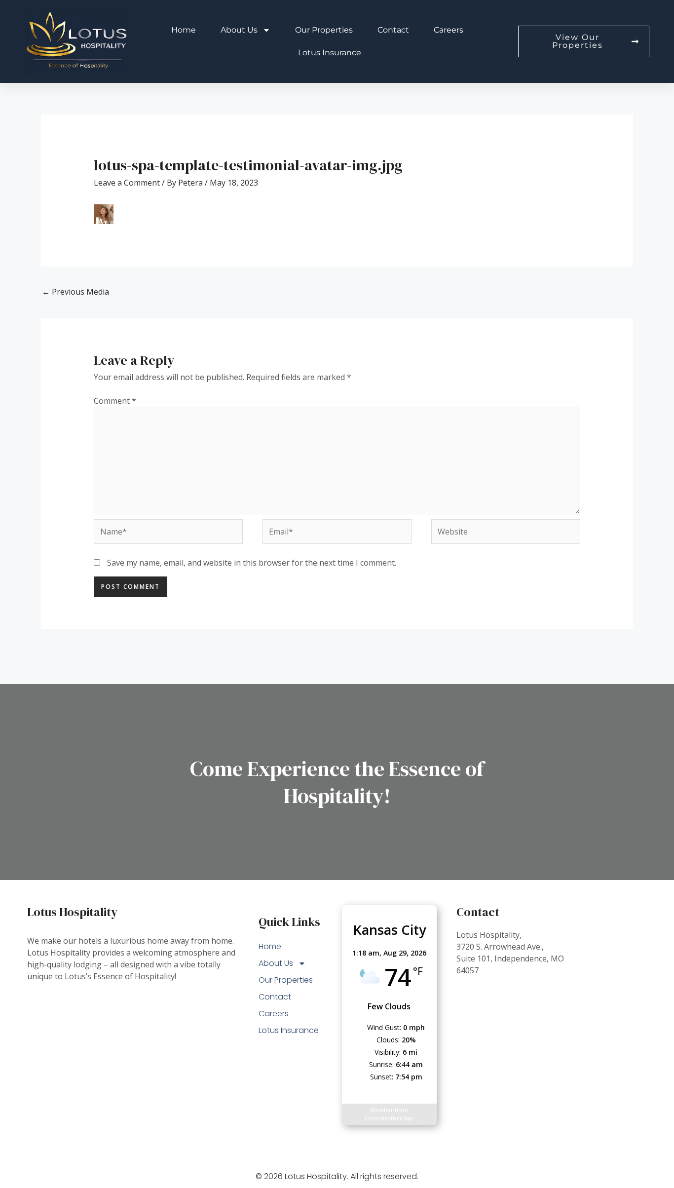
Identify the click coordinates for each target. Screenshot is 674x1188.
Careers (448, 30)
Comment (115, 400)
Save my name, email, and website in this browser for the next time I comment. (251, 562)
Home (183, 30)
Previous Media (75, 291)
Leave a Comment (127, 182)
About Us (239, 30)
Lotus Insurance (329, 52)
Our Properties (324, 30)
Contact (393, 30)
